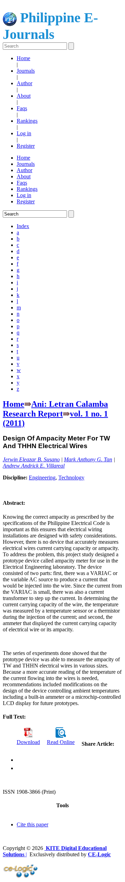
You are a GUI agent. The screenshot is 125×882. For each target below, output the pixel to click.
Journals (26, 71)
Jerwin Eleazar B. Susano (31, 459)
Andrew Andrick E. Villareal (34, 466)
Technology (71, 477)
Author (24, 83)
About (24, 96)
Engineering (42, 477)
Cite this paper (32, 824)
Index (23, 226)
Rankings (27, 121)
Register (26, 146)
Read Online (61, 742)
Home (23, 58)
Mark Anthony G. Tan (88, 459)
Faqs (22, 108)
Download (28, 742)
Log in (24, 133)
